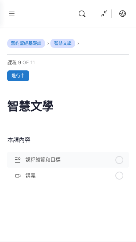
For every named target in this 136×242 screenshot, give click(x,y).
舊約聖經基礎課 (26, 43)
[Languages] (121, 14)
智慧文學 (62, 43)
